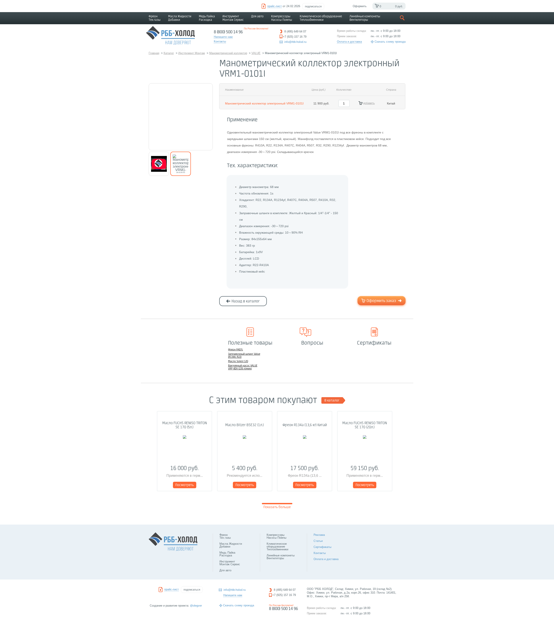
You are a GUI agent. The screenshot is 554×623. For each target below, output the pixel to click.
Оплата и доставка (349, 41)
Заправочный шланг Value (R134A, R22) (244, 356)
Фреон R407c (235, 349)
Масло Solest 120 (238, 361)
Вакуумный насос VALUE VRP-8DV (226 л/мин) (242, 367)
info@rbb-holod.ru (295, 41)
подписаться (313, 6)
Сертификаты (322, 547)
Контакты (320, 553)
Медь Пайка (207, 18)
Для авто (257, 16)
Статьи (318, 541)
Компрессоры (281, 18)
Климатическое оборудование (321, 18)
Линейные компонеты (364, 18)
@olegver (196, 605)
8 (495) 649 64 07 (285, 589)
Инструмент (233, 18)
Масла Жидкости (179, 18)
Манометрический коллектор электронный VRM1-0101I (264, 103)
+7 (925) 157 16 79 (284, 595)
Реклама (319, 534)
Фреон (155, 18)
